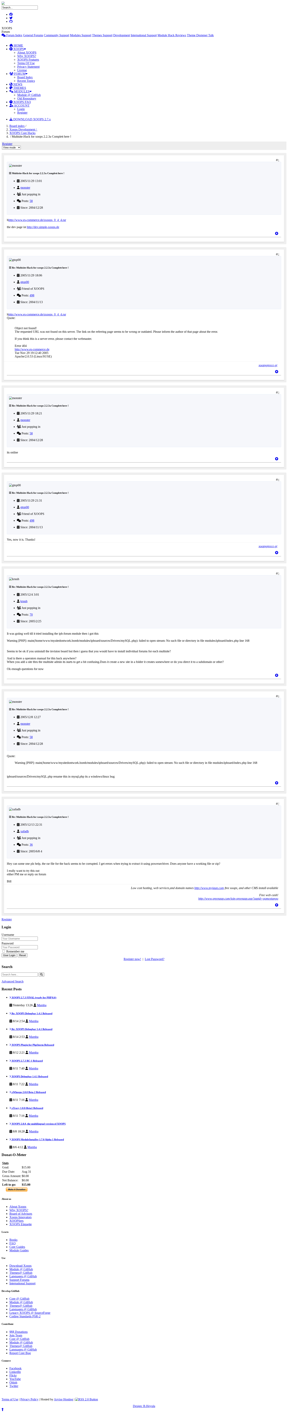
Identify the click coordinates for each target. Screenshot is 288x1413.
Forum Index (13, 35)
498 (32, 295)
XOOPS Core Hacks (22, 133)
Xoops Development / (23, 129)
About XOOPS (26, 52)
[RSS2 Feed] (86, 1399)
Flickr (13, 1375)
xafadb (24, 831)
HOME (18, 45)
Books (13, 1239)
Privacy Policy (29, 1399)
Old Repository (26, 98)
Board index (17, 126)
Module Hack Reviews (172, 35)
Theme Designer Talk (200, 35)
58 (31, 201)
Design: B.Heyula (144, 1406)
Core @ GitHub (19, 1298)
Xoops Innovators (20, 1217)
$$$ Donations (18, 1331)
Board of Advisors (20, 1213)
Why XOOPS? (26, 56)
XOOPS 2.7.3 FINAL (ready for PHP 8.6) (33, 997)
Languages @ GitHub (23, 1276)
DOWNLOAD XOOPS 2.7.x (32, 119)
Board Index (25, 77)
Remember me (14, 951)
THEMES (19, 88)
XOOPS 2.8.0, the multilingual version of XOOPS (38, 1123)
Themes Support (102, 35)
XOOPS (18, 49)
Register (22, 112)
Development (121, 35)
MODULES (21, 91)
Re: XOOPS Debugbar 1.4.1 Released (31, 1013)
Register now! (132, 959)
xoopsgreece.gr (268, 365)
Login (21, 109)
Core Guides (17, 1246)
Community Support (56, 35)
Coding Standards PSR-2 (25, 1316)
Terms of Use (10, 1399)
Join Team (15, 1335)
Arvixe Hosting (63, 1399)
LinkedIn (15, 1372)
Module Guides (19, 1250)
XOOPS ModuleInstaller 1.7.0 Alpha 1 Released (37, 1139)
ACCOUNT (21, 105)
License (22, 70)
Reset (22, 955)
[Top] (276, 233)
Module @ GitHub (29, 95)
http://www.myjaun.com (209, 888)
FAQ (12, 1243)
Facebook (15, 1368)
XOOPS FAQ (22, 102)
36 (31, 844)
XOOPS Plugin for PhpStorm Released (32, 1044)
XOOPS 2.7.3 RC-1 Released (27, 1060)
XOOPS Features (28, 59)
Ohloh (13, 1382)
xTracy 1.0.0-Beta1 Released (27, 1108)
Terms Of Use (26, 63)
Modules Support (80, 35)
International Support (144, 35)
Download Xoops (20, 1265)
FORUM (19, 73)
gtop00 (24, 282)
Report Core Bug (20, 1353)
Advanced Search (13, 981)
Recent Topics (26, 80)
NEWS (17, 84)
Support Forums (19, 1279)
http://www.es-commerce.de (32, 349)
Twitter (13, 1386)
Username (8, 934)
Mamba (41, 1005)
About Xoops (17, 1206)
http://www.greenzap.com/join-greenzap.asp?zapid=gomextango (238, 898)
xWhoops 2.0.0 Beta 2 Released (28, 1092)
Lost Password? (154, 959)
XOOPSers (16, 1220)
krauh (23, 601)
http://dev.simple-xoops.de (43, 227)
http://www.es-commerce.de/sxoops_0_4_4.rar (37, 220)
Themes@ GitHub (20, 1272)
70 (31, 614)
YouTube (15, 1379)
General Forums (33, 35)
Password (8, 943)
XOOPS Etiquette (20, 1224)
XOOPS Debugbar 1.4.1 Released (29, 1076)
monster (25, 187)
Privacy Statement (28, 66)
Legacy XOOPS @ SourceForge (29, 1312)
